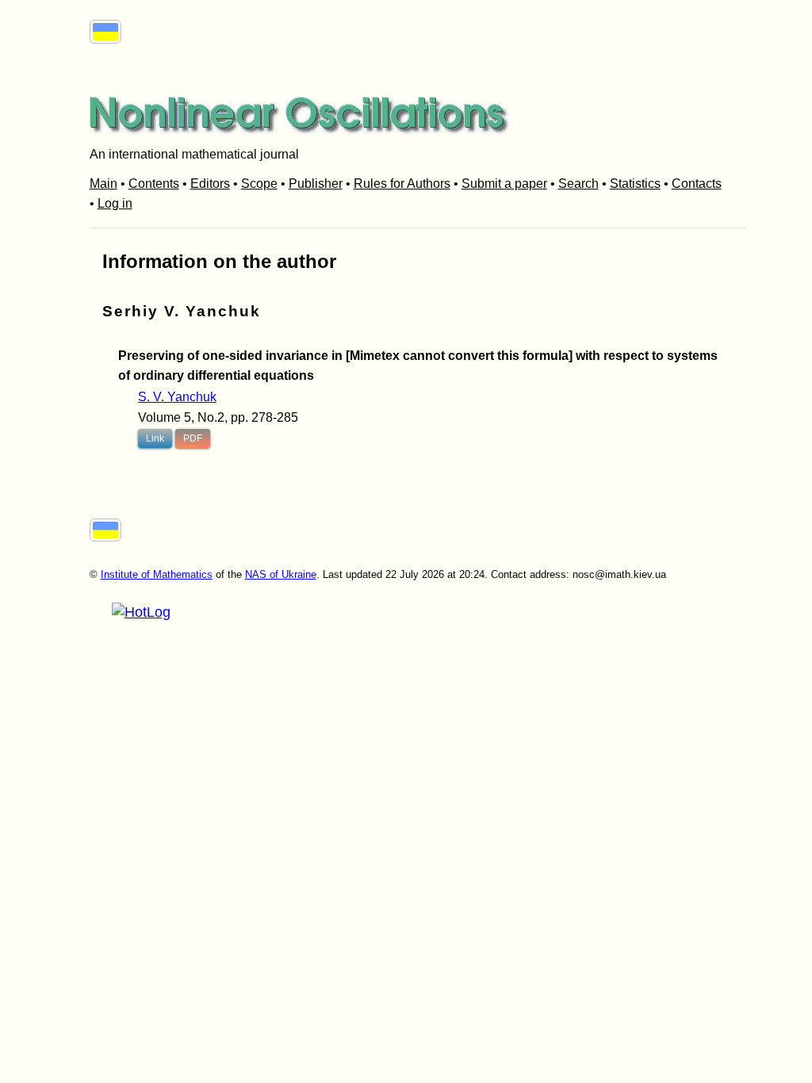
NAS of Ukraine (280, 574)
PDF (192, 438)
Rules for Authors (402, 183)
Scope (259, 183)
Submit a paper (504, 183)
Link (155, 438)
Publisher (316, 183)
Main (103, 183)
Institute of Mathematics (157, 574)
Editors (210, 183)
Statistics (635, 183)
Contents (153, 183)
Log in (115, 203)
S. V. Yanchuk (177, 397)
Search (578, 183)
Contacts (697, 183)
